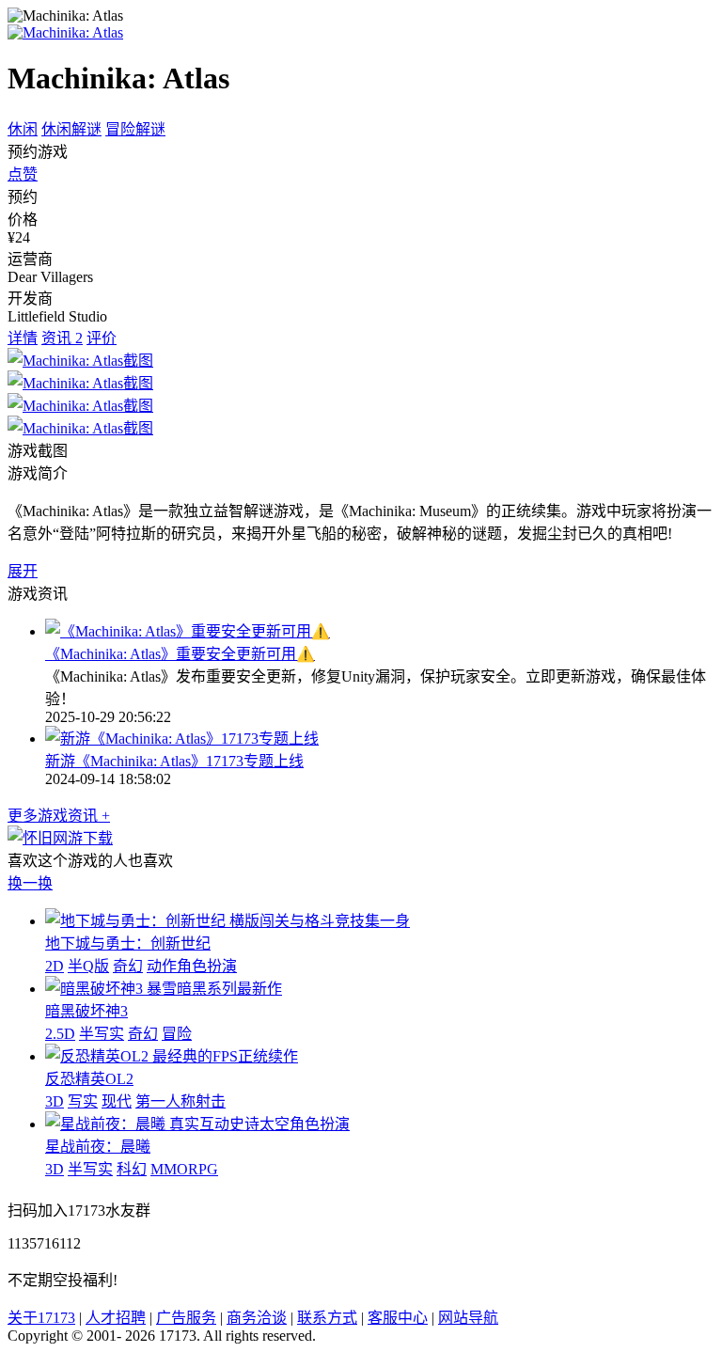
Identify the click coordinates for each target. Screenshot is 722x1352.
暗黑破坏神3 (86, 1011)
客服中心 (398, 1318)
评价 (101, 338)
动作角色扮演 (192, 966)
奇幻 (128, 966)
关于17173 (41, 1318)
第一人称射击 (180, 1101)
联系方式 (327, 1318)
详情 (23, 338)
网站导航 (468, 1318)
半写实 (101, 1034)
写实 (83, 1101)
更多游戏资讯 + (59, 816)
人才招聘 (116, 1318)
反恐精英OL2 (89, 1079)
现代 (117, 1101)
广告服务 (186, 1318)
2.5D (60, 1034)
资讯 (62, 338)
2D (54, 966)
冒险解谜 (135, 129)
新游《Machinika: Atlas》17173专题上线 (174, 761)
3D (54, 1101)
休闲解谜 (71, 129)
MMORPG (184, 1169)
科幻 (132, 1169)
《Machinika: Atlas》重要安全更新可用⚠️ (180, 654)
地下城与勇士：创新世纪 (128, 943)
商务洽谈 (257, 1318)
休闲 (23, 129)
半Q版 (88, 966)
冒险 (177, 1034)
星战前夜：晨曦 (97, 1147)
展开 (23, 571)
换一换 (30, 883)
